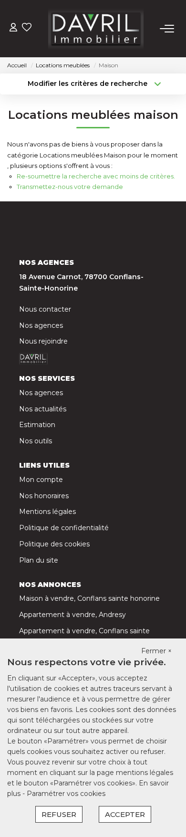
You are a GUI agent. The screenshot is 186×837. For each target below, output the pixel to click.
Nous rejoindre (43, 341)
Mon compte (41, 479)
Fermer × (156, 651)
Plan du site (38, 560)
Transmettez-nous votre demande (70, 186)
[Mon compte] (13, 28)
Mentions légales (47, 511)
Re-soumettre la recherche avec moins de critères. (96, 176)
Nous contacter (45, 309)
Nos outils (35, 441)
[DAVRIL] (96, 28)
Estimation (37, 424)
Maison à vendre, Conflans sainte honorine (89, 598)
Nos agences (41, 325)
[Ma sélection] (26, 28)
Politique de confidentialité (64, 527)
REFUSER (58, 814)
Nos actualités (42, 409)
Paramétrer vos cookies (66, 793)
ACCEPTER (125, 814)
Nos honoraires (44, 496)
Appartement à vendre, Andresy (72, 614)
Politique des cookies (54, 544)
